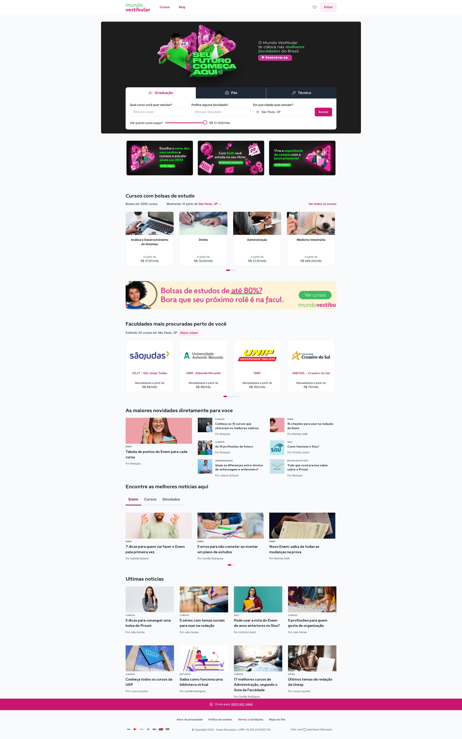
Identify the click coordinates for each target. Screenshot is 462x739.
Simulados (171, 499)
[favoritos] (314, 7)
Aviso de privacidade (190, 719)
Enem (133, 499)
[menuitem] (165, 7)
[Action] (231, 295)
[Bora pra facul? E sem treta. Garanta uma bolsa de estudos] (231, 77)
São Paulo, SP (208, 204)
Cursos (150, 499)
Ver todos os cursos (322, 204)
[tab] (228, 270)
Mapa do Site (277, 719)
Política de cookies (220, 719)
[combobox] (159, 112)
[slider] (205, 122)
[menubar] (172, 7)
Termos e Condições (250, 719)
